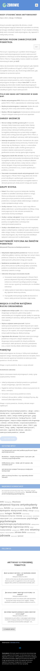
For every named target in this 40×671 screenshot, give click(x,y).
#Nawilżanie (16, 502)
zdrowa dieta (20, 532)
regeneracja (6, 526)
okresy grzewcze (5, 425)
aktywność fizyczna (9, 504)
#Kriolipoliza (8, 502)
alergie (30, 411)
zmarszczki (14, 536)
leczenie (17, 513)
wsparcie (2, 532)
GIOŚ (17, 61)
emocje (31, 511)
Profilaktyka (18, 18)
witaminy (34, 529)
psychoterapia (8, 521)
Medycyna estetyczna (18, 576)
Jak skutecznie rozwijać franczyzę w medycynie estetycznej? (17, 470)
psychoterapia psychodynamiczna (15, 524)
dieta (25, 413)
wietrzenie (3, 430)
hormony (36, 510)
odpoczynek (4, 518)
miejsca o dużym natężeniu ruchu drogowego (25, 420)
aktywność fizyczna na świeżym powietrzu (13, 411)
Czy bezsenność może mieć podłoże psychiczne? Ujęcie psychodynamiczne (19, 451)
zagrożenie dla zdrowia (15, 430)
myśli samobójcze (27, 516)
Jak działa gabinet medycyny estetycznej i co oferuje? (20, 593)
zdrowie (22, 432)
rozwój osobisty (5, 530)
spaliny (13, 427)
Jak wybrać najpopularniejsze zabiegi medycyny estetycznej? (20, 613)
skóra (25, 576)
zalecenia (28, 430)
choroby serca (4, 413)
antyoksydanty (28, 504)
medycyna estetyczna (7, 516)
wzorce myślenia (9, 532)
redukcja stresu (35, 524)
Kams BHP (25, 82)
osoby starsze (17, 425)
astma (36, 411)
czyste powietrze (16, 413)
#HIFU (2, 502)
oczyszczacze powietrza (28, 423)
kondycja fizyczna (25, 418)
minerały (19, 516)
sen (22, 529)
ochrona (3, 423)
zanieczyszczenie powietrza (9, 432)
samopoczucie (15, 530)
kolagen (8, 513)
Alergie (11, 18)
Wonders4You (14, 642)
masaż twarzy (25, 513)
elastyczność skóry (19, 510)
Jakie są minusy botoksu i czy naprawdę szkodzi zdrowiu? (17, 476)
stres (27, 530)
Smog (7, 427)
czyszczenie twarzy (19, 508)
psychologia (32, 518)
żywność (20, 536)
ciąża (12, 508)
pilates (11, 518)
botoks (7, 508)
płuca (25, 425)
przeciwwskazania (20, 518)
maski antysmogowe (20, 94)
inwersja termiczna (12, 418)
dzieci (9, 416)
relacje (31, 527)
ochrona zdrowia (13, 423)
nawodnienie (36, 516)
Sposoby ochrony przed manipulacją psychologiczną (19, 493)
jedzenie (2, 513)
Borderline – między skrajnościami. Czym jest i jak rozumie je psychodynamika (18, 457)
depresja (28, 508)
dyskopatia (5, 510)
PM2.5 (30, 425)
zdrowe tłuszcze (31, 532)
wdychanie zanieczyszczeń (25, 427)
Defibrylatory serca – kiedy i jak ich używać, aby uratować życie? (17, 463)
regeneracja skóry (21, 527)
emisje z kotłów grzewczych (22, 416)
